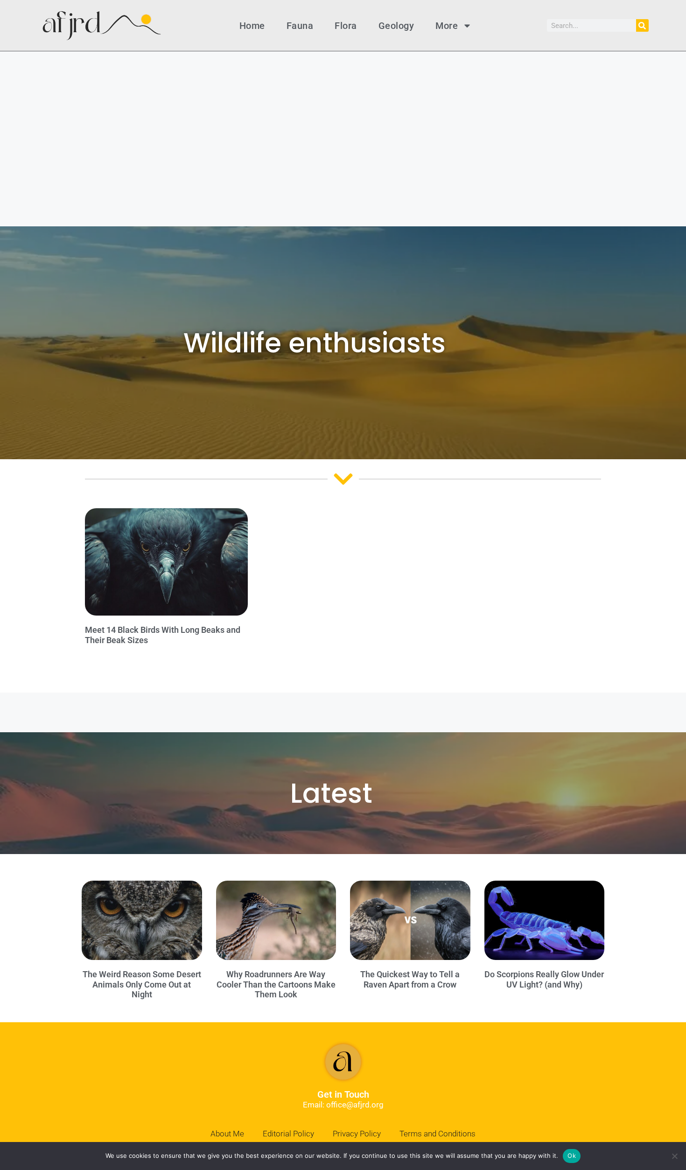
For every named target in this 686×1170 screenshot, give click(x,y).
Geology (396, 25)
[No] (674, 1156)
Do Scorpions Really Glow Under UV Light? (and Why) (544, 979)
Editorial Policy (288, 1133)
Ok (571, 1155)
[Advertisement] (343, 121)
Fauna (300, 25)
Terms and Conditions (437, 1133)
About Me (227, 1133)
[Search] (642, 25)
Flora (346, 25)
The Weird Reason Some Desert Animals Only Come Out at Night (142, 984)
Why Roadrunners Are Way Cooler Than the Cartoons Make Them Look (276, 984)
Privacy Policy (357, 1133)
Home (252, 25)
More (446, 25)
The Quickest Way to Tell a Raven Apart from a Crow (410, 979)
